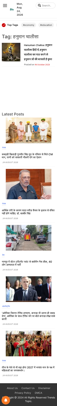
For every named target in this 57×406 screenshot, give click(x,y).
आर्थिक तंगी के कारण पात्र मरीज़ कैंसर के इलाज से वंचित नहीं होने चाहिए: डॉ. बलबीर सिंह (28, 212)
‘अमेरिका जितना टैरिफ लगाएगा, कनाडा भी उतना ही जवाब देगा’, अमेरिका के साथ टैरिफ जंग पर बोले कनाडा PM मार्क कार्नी (28, 316)
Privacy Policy (23, 392)
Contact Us (28, 388)
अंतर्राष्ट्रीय (6, 306)
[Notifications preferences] (6, 400)
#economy (28, 25)
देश (3, 255)
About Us (12, 388)
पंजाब (4, 147)
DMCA (38, 392)
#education (46, 25)
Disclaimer (44, 388)
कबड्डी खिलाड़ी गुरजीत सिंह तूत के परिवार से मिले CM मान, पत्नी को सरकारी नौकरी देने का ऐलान (27, 156)
